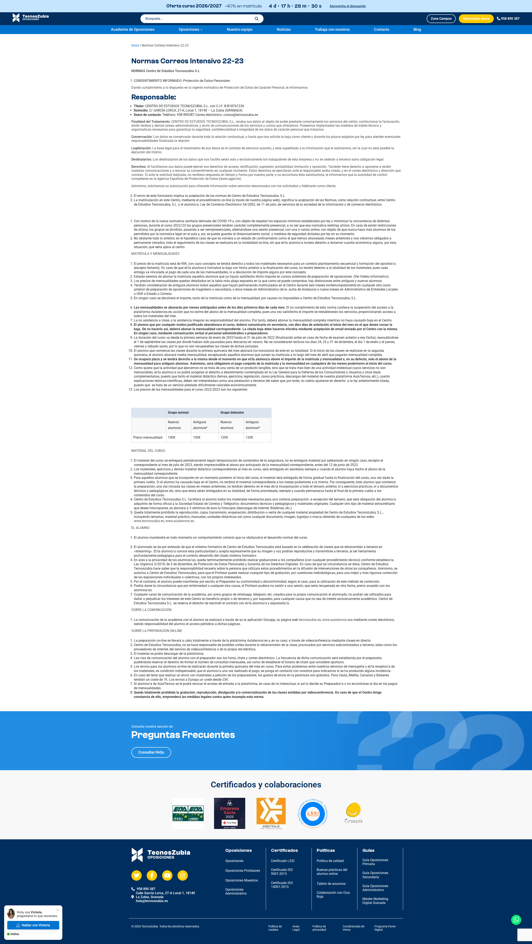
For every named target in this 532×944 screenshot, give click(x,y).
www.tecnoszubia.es (149, 521)
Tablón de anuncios (331, 884)
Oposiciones (189, 29)
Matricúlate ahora (476, 19)
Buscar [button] (257, 18)
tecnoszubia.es (310, 620)
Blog (417, 29)
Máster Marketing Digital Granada (375, 901)
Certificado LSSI (282, 861)
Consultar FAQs (151, 752)
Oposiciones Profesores (242, 871)
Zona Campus (441, 19)
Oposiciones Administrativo (236, 891)
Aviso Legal (295, 928)
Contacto (381, 29)
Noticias (284, 29)
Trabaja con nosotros (332, 29)
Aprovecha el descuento (348, 6)
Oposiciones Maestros (241, 880)
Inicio (135, 45)
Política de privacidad (319, 928)
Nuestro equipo (239, 29)
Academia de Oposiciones (132, 29)
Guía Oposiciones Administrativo (375, 888)
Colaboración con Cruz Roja (333, 895)
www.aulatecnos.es (179, 521)
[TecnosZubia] (30, 21)
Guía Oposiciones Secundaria (375, 875)
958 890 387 (510, 19)
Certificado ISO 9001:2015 (282, 872)
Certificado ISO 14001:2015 (282, 885)
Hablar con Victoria (36, 925)
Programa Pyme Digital (384, 928)
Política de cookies (275, 928)
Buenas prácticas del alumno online (332, 872)
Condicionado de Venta (353, 928)
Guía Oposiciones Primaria (375, 862)
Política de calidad (330, 861)
